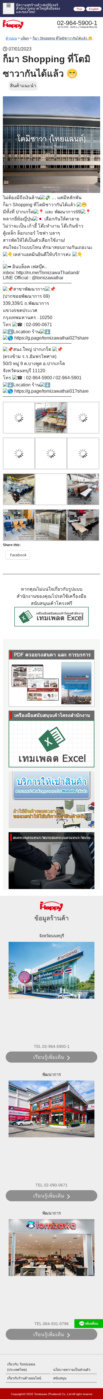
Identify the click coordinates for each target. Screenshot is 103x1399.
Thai (79, 9)
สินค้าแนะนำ (23, 85)
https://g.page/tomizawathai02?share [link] (51, 338)
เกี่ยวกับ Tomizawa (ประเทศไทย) (21, 1367)
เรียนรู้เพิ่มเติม (48, 1057)
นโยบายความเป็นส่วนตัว (71, 1370)
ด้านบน (11, 38)
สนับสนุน (59, 1378)
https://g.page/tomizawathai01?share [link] (51, 391)
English (94, 9)
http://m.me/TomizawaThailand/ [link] (47, 272)
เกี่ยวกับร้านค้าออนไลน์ (24, 1378)
